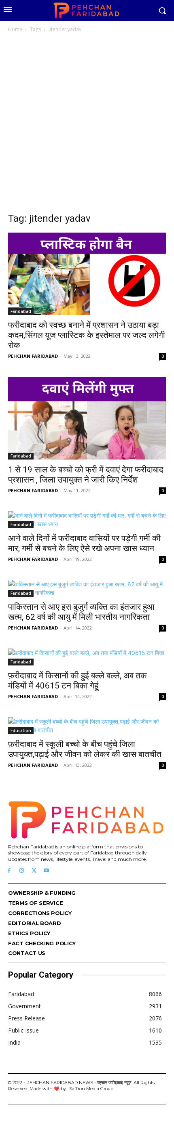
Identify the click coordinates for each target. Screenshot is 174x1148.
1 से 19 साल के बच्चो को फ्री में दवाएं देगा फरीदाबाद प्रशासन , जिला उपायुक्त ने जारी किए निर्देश (85, 475)
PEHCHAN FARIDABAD (33, 356)
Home (15, 29)
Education (21, 730)
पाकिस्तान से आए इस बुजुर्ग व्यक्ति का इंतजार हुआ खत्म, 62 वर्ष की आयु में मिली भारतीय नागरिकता (81, 612)
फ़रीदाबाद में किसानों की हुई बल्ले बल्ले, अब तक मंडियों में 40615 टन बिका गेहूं (77, 680)
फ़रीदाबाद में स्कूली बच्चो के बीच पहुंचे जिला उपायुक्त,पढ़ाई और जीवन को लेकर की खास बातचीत (84, 749)
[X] (34, 871)
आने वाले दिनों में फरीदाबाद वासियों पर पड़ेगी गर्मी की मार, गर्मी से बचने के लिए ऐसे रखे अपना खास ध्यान (84, 543)
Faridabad (21, 311)
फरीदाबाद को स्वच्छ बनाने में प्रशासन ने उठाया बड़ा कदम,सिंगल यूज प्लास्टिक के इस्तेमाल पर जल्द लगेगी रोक (86, 335)
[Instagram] (21, 871)
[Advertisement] (87, 125)
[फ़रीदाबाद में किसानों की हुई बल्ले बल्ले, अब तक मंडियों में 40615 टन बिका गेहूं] (87, 657)
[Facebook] (9, 871)
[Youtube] (46, 871)
